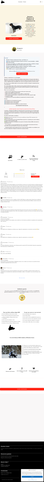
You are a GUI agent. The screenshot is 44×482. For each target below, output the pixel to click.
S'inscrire (24, 1)
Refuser (32, 478)
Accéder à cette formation (14, 38)
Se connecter (20, 1)
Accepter (32, 476)
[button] (42, 470)
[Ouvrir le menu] (42, 1)
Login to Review (35, 176)
